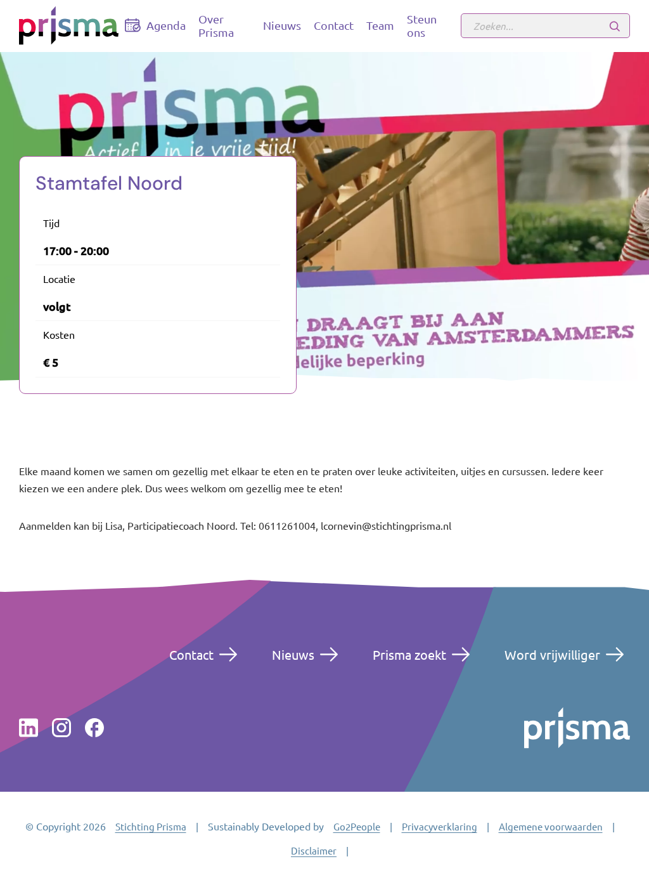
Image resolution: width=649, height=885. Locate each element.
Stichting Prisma (150, 826)
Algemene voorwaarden (551, 826)
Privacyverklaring (439, 826)
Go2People (356, 826)
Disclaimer (314, 850)
